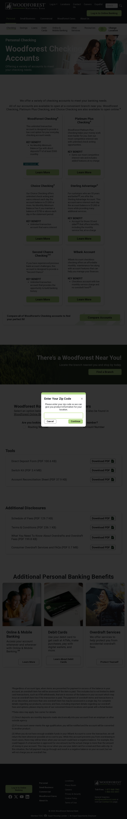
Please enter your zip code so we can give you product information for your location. (63, 407)
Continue (75, 421)
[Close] (82, 399)
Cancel (50, 421)
